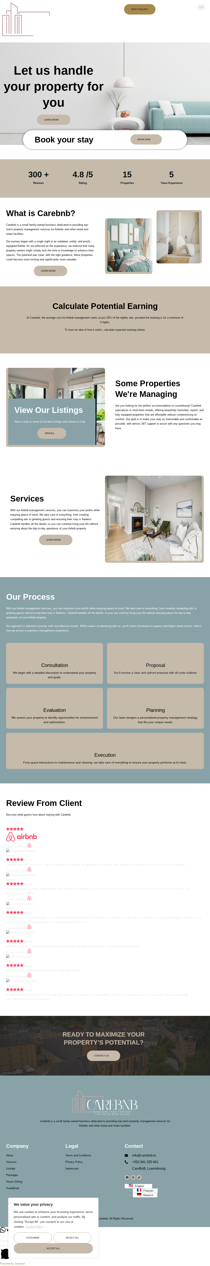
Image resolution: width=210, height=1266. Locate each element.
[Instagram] (133, 1177)
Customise (32, 1237)
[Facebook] (127, 1177)
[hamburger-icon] (201, 7)
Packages (12, 1175)
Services (11, 1161)
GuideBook (12, 1188)
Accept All (53, 1248)
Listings (10, 1168)
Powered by (12, 1263)
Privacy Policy (74, 1161)
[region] (53, 1228)
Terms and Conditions (78, 1155)
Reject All (72, 1237)
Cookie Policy (34, 1226)
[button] (105, 1252)
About (9, 1155)
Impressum (72, 1168)
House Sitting (14, 1181)
